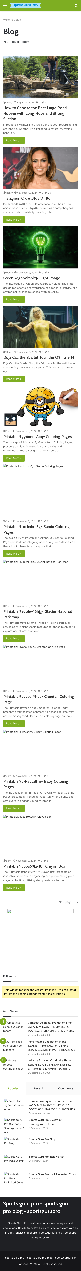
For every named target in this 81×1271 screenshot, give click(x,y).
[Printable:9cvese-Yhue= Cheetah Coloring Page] (40, 666)
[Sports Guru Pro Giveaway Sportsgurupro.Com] (15, 1126)
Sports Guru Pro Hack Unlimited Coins (52, 1174)
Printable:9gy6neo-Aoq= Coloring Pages (37, 436)
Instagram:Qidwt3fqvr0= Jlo (27, 198)
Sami (9, 431)
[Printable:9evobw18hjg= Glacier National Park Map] (40, 581)
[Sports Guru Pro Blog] (15, 1144)
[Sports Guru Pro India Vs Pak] (15, 1162)
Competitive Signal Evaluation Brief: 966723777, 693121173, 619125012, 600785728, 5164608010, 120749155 (51, 1027)
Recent (38, 1088)
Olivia (9, 102)
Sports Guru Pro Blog (42, 1139)
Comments (65, 1088)
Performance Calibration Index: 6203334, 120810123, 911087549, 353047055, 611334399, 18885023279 (51, 1046)
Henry (9, 192)
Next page (65, 902)
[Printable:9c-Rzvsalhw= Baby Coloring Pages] (40, 751)
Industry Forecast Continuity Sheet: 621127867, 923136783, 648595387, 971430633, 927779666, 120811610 (50, 1064)
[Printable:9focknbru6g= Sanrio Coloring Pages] (40, 490)
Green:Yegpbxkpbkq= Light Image (31, 278)
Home (10, 19)
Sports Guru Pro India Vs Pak (46, 1156)
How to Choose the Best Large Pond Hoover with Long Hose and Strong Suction (35, 113)
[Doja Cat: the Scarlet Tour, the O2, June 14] (40, 327)
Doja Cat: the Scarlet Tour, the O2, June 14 (38, 357)
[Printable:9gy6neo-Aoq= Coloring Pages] (40, 406)
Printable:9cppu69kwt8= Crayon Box (34, 866)
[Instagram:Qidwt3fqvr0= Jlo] (40, 168)
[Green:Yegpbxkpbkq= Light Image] (40, 247)
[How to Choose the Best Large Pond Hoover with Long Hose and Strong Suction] (40, 77)
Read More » (14, 140)
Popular (13, 1088)
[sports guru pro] (25, 5)
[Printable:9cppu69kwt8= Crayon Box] (40, 836)
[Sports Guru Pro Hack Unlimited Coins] (15, 1179)
